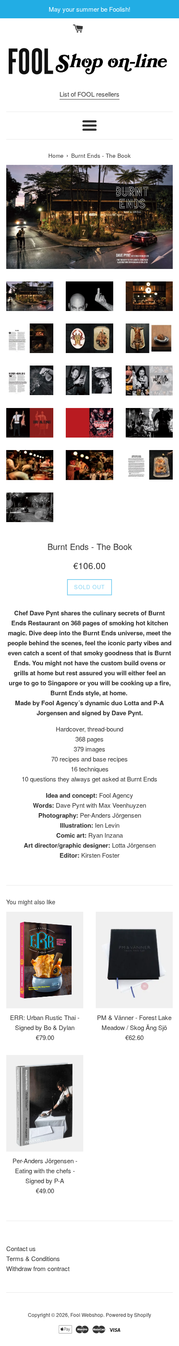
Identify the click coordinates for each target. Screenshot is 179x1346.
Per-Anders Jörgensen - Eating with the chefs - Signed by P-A (44, 1170)
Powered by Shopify (128, 1314)
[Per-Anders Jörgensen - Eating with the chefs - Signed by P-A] (44, 1103)
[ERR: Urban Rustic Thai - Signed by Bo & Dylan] (44, 960)
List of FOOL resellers (89, 94)
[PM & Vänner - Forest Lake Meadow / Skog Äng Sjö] (134, 960)
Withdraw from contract (38, 1268)
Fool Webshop (86, 1314)
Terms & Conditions (33, 1258)
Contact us (21, 1248)
